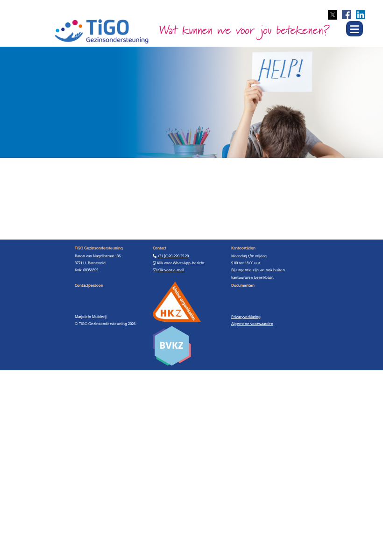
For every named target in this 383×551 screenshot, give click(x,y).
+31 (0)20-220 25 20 (173, 255)
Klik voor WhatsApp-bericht (181, 262)
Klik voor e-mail (170, 269)
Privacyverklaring (246, 316)
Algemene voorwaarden (252, 323)
